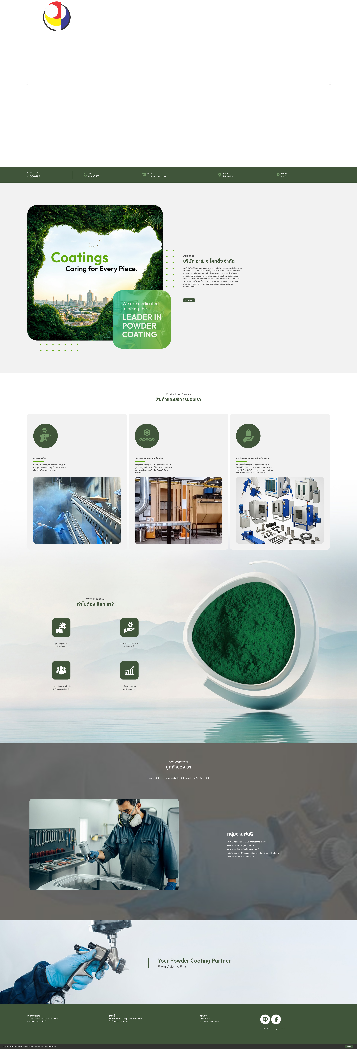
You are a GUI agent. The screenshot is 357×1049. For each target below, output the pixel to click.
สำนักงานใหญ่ (228, 176)
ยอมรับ (349, 1047)
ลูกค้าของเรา (313, 12)
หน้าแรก (280, 12)
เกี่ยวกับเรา (291, 12)
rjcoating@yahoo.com (156, 176)
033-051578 (93, 176)
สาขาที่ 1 (284, 176)
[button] (27, 83)
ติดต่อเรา (325, 12)
